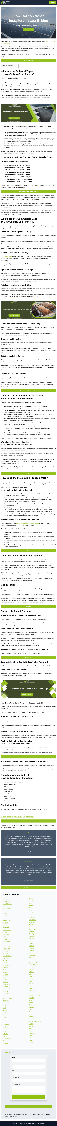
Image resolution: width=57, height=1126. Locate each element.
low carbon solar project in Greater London (27, 523)
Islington (5, 918)
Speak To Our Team (28, 550)
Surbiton (31, 1026)
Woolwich (5, 1010)
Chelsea (5, 1012)
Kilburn (4, 1005)
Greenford (31, 997)
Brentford (31, 976)
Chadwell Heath (7, 1038)
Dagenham (32, 908)
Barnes (31, 943)
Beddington (32, 1000)
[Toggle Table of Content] (15, 66)
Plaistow (5, 939)
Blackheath (6, 1003)
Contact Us (28, 606)
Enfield (4, 1007)
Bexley (31, 967)
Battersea (5, 1043)
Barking (5, 979)
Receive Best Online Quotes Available (28, 191)
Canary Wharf (6, 941)
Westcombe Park (7, 989)
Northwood (32, 1033)
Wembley (31, 945)
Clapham (5, 1026)
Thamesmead (6, 1041)
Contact (53, 2)
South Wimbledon (34, 964)
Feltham (31, 1042)
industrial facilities (7, 256)
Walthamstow (6, 920)
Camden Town (6, 946)
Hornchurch (32, 955)
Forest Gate (6, 927)
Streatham (32, 922)
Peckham (5, 986)
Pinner (31, 1014)
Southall (31, 1012)
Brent (4, 1019)
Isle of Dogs (6, 963)
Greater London (7, 984)
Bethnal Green (30, 816)
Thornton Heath (33, 962)
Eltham (31, 903)
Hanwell (31, 988)
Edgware (31, 938)
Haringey (5, 932)
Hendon (5, 1031)
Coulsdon (31, 1035)
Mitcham (31, 971)
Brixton (4, 1017)
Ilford (4, 970)
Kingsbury (31, 915)
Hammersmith (32, 905)
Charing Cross (6, 965)
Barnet (31, 900)
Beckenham (32, 941)
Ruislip (31, 1028)
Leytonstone (6, 911)
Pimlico (5, 996)
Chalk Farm (6, 958)
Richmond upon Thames (35, 995)
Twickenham (32, 1004)
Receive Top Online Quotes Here (28, 390)
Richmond (32, 990)
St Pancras (5, 937)
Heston (31, 1023)
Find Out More (28, 473)
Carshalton (32, 1009)
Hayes (31, 1030)
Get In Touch (28, 1106)
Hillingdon (32, 1038)
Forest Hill (32, 898)
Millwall (5, 960)
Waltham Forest (7, 925)
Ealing (31, 974)
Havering (31, 948)
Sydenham (32, 917)
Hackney (3, 816)
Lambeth (5, 1022)
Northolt (31, 1002)
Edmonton (5, 953)
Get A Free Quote (28, 887)
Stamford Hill (9, 816)
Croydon (31, 993)
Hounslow (31, 1016)
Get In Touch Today (28, 60)
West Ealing (32, 978)
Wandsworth (32, 919)
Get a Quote (27, 29)
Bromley (5, 915)
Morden (31, 983)
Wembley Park (33, 929)
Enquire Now (28, 657)
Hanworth (31, 1040)
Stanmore (31, 969)
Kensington (6, 1024)
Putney (31, 926)
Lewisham (5, 1015)
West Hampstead (7, 998)
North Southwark (7, 955)
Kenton (31, 957)
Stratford (5, 913)
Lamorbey (31, 950)
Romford (31, 931)
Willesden (5, 1033)
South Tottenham (18, 816)
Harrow (31, 981)
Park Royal (32, 934)
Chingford (5, 974)
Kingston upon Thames (35, 1021)
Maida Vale (6, 1000)
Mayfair (5, 977)
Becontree (5, 1029)
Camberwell (6, 991)
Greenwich (5, 981)
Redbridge (5, 951)
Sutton (31, 1019)
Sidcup (31, 952)
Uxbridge (31, 1045)
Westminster (6, 972)
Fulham (31, 910)
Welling (31, 924)
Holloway (5, 922)
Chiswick (31, 936)
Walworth (5, 967)
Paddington (6, 993)
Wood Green (6, 934)
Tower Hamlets (7, 929)
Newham (5, 944)
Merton (31, 960)
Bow (24, 816)
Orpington (31, 1007)
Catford (5, 1036)
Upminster (32, 986)
